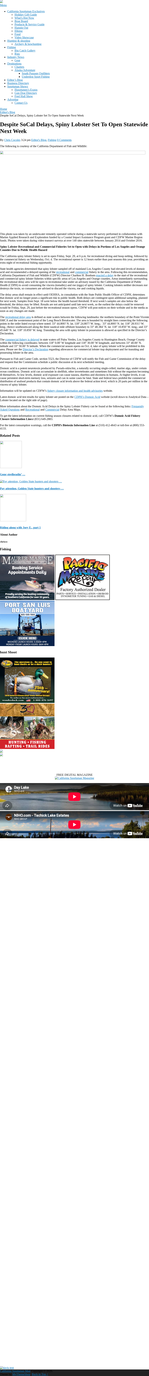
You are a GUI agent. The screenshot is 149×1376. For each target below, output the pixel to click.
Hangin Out (21, 27)
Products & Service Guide (30, 24)
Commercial (52, 409)
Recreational (32, 409)
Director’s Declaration (35, 349)
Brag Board (21, 21)
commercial (81, 272)
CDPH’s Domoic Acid (87, 396)
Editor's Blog (38, 140)
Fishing (11, 47)
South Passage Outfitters (36, 73)
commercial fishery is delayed (22, 339)
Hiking (19, 30)
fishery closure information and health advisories (75, 390)
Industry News (15, 57)
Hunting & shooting (18, 40)
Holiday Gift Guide (26, 14)
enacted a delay (105, 275)
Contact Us (21, 102)
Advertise (12, 99)
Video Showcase (24, 37)
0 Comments (64, 140)
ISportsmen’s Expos (26, 89)
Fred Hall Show (24, 96)
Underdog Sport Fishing (36, 76)
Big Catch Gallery (25, 50)
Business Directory (18, 83)
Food (18, 34)
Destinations (14, 63)
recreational (62, 272)
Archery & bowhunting (28, 44)
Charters (19, 66)
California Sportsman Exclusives (26, 11)
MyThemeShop (21, 1374)
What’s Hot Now (24, 17)
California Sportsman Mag (15, 1371)
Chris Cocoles (12, 140)
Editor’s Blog (15, 79)
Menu (3, 5)
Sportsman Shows (17, 86)
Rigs (17, 53)
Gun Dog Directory (26, 93)
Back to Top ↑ (40, 1374)
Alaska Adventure (25, 70)
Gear (17, 60)
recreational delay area (18, 317)
